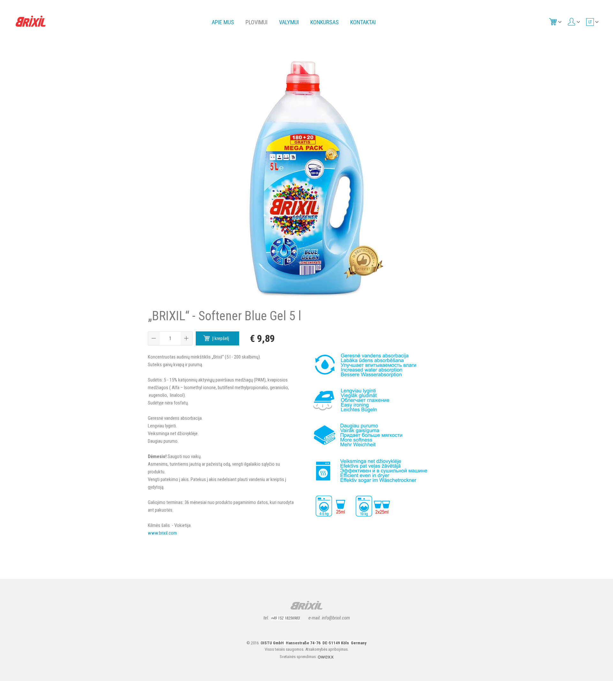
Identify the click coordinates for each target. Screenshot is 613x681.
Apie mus (223, 22)
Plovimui (257, 22)
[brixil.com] (31, 20)
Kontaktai (363, 22)
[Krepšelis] (554, 21)
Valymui (289, 22)
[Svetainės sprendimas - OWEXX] (326, 656)
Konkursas (324, 22)
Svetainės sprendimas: (299, 656)
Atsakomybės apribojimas (326, 649)
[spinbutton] (170, 338)
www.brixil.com (162, 533)
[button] (186, 338)
